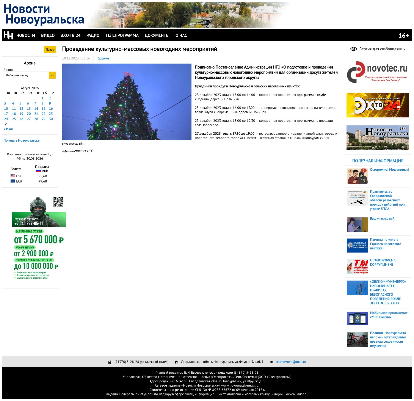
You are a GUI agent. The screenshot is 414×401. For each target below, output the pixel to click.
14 (36, 108)
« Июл (8, 129)
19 (21, 113)
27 (29, 119)
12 (21, 108)
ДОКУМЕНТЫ (157, 35)
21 (36, 113)
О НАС (181, 35)
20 (29, 113)
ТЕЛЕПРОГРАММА (122, 35)
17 (6, 113)
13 (29, 108)
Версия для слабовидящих (381, 48)
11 (14, 108)
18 (14, 113)
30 (51, 119)
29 (43, 119)
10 (6, 108)
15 (43, 108)
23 (51, 113)
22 (43, 113)
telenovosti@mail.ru (291, 361)
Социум (103, 58)
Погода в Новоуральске (21, 140)
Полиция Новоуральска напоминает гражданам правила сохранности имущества (388, 339)
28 (36, 119)
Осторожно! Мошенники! (389, 169)
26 (21, 119)
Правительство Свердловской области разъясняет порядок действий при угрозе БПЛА (387, 200)
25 (14, 119)
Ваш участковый (382, 218)
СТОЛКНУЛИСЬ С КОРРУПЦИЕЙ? (382, 262)
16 (51, 108)
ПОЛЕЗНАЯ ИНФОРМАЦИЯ (377, 161)
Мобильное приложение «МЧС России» (389, 315)
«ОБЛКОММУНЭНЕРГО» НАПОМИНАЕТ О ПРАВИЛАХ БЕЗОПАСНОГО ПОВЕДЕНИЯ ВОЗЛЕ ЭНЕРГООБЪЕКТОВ (388, 292)
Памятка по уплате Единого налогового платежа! (385, 243)
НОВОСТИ (25, 35)
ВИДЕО (48, 35)
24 (6, 119)
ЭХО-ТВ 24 (70, 35)
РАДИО (92, 35)
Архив (8, 69)
